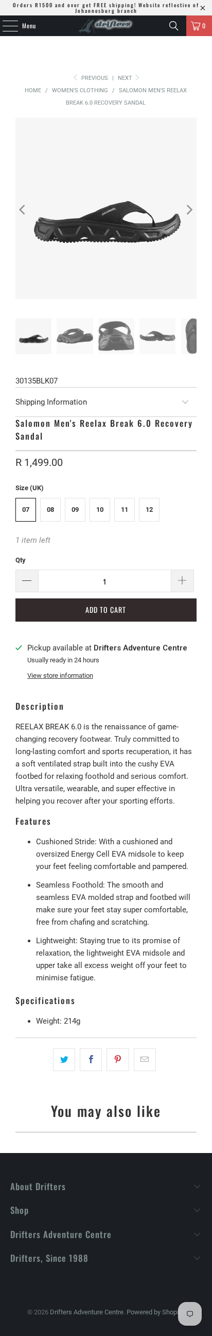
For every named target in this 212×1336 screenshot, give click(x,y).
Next (126, 78)
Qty (20, 560)
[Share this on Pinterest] (118, 1059)
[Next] (189, 210)
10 (99, 509)
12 (149, 509)
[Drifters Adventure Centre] (106, 25)
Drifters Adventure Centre (86, 1312)
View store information (60, 675)
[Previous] (23, 210)
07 (25, 509)
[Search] (174, 25)
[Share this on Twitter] (64, 1059)
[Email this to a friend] (145, 1059)
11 (124, 509)
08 (50, 509)
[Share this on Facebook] (91, 1059)
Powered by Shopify (155, 1312)
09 (75, 509)
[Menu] (4, 25)
